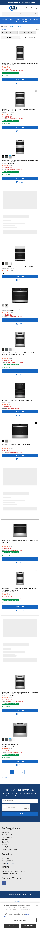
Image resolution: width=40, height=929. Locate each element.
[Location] (26, 8)
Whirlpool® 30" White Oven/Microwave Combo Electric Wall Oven (18, 267)
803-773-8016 (11, 863)
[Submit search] (35, 14)
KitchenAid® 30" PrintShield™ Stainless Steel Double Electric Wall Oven (20, 63)
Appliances (12, 26)
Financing (5, 844)
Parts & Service (7, 837)
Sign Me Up (20, 814)
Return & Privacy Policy (9, 849)
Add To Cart (20, 79)
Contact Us (5, 842)
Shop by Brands (7, 847)
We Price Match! (8, 20)
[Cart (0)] (37, 8)
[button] (3, 8)
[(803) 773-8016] (32, 8)
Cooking (19, 26)
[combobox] (29, 37)
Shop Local (24, 21)
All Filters (11, 37)
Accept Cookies (28, 925)
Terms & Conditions (20, 901)
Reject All (11, 925)
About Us (5, 839)
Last (27, 772)
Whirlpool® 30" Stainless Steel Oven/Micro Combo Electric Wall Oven (19, 400)
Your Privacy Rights (20, 920)
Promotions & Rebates (9, 835)
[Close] (37, 906)
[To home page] (13, 8)
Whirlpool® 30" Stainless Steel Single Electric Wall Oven (16, 309)
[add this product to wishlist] (36, 45)
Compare (21, 83)
